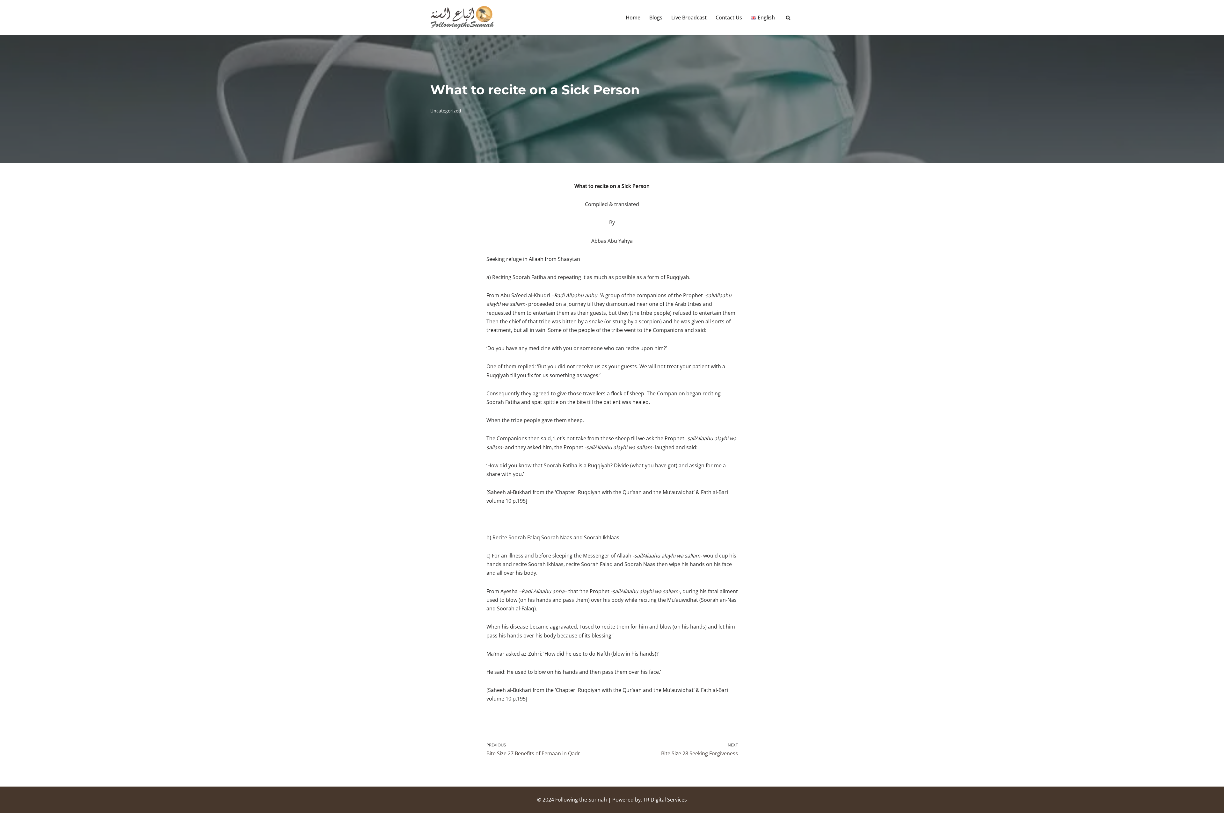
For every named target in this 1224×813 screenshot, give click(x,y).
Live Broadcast (689, 17)
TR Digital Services (665, 799)
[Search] (788, 17)
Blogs (655, 17)
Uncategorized (445, 111)
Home (633, 17)
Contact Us (729, 17)
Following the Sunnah (581, 799)
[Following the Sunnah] (462, 17)
